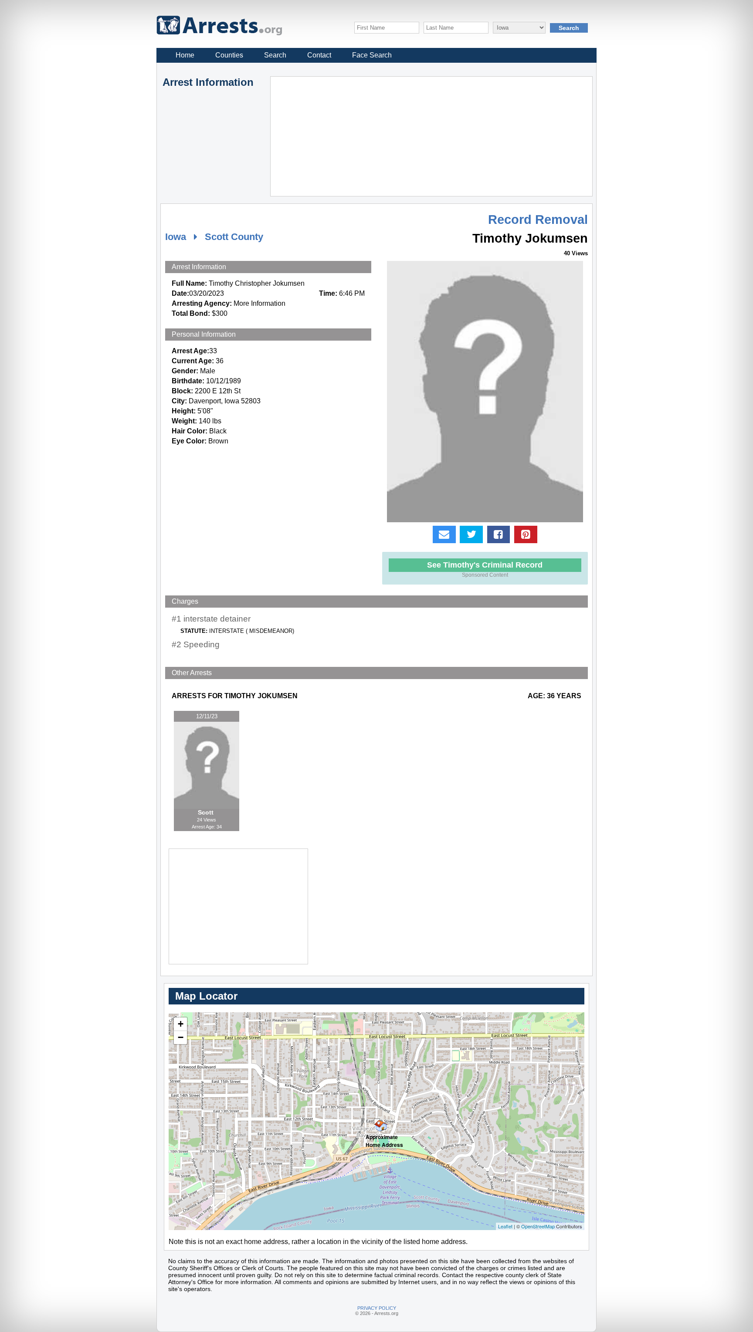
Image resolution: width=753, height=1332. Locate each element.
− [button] (180, 1037)
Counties (229, 55)
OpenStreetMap (538, 1226)
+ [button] (180, 1023)
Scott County (234, 236)
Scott (206, 812)
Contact (319, 55)
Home (185, 55)
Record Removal (538, 220)
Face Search (372, 55)
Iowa (175, 236)
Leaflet (505, 1226)
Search (275, 55)
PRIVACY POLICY (376, 1308)
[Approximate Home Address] (377, 1122)
